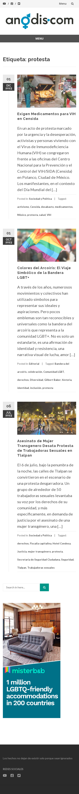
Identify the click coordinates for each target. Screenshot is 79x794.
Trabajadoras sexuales (41, 567)
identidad (23, 387)
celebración (35, 371)
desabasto (47, 206)
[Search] (44, 587)
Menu (63, 3)
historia (67, 379)
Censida (35, 206)
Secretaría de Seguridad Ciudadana (38, 559)
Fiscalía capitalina (40, 543)
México (21, 214)
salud (42, 214)
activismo (23, 206)
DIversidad (36, 379)
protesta (32, 214)
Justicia (22, 551)
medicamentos (64, 206)
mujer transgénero (39, 551)
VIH (49, 214)
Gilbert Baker (52, 379)
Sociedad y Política (40, 198)
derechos (23, 379)
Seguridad (67, 559)
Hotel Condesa (62, 543)
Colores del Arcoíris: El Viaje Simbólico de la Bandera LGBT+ (44, 273)
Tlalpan (21, 567)
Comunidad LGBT (53, 371)
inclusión (35, 387)
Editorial (34, 363)
